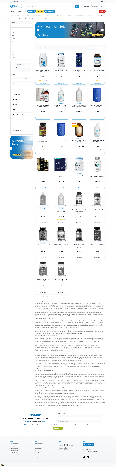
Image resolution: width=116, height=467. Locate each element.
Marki (12, 11)
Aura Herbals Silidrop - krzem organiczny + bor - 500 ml (43, 106)
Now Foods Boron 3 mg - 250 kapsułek (43, 280)
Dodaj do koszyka (43, 83)
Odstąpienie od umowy (15, 455)
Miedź (13, 45)
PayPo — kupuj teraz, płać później (17, 452)
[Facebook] (84, 457)
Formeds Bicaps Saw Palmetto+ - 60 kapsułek (97, 106)
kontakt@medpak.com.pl (91, 451)
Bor (12, 25)
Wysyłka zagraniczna (14, 448)
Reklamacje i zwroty (14, 450)
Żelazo (13, 57)
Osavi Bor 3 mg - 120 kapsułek (61, 70)
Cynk (13, 32)
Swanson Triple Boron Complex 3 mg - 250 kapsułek (79, 210)
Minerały (43, 19)
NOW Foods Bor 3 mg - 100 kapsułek (61, 280)
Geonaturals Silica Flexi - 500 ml (42, 210)
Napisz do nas (87, 444)
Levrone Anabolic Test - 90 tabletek (43, 175)
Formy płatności (13, 445)
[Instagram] (88, 457)
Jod (13, 35)
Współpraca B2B (38, 448)
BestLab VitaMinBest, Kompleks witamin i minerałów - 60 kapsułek (97, 175)
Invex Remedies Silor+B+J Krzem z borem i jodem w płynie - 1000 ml (79, 106)
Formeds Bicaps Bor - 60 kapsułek (61, 140)
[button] (102, 6)
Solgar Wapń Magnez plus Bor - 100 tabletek (43, 245)
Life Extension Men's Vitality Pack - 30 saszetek (61, 175)
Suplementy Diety (23, 19)
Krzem (13, 38)
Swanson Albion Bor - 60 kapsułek (61, 244)
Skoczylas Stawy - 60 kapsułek (97, 244)
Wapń (13, 54)
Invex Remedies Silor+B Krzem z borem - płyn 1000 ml (61, 210)
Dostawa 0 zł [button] (57, 158)
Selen (13, 51)
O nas (36, 450)
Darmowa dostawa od (19, 1)
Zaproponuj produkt (39, 455)
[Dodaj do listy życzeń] (49, 53)
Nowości (20, 11)
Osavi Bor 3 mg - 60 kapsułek (79, 175)
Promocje (102, 11)
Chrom (13, 29)
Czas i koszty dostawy (15, 443)
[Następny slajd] (33, 148)
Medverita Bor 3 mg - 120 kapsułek (97, 70)
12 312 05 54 (88, 449)
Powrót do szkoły (49, 11)
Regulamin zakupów (39, 445)
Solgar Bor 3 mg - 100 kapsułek (97, 209)
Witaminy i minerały (34, 19)
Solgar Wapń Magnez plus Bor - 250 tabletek (79, 141)
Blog (25, 11)
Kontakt (103, 1)
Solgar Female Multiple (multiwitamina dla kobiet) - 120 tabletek (79, 246)
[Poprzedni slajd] (10, 148)
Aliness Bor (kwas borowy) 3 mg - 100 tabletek (43, 71)
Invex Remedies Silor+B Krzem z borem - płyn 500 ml (97, 141)
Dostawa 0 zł (31, 11)
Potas (13, 48)
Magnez (13, 41)
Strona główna (13, 19)
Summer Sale (40, 11)
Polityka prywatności (39, 443)
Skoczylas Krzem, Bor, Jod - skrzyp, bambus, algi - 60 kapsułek (43, 141)
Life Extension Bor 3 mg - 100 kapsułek (79, 71)
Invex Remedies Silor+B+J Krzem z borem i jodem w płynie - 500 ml (61, 106)
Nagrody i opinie (38, 452)
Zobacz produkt (43, 222)
